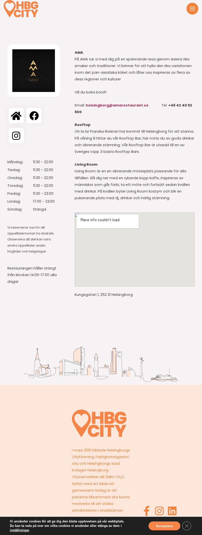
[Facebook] (147, 511)
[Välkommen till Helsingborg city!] (21, 8)
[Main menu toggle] (192, 9)
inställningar (19, 530)
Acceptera (164, 526)
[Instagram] (159, 511)
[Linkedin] (172, 511)
